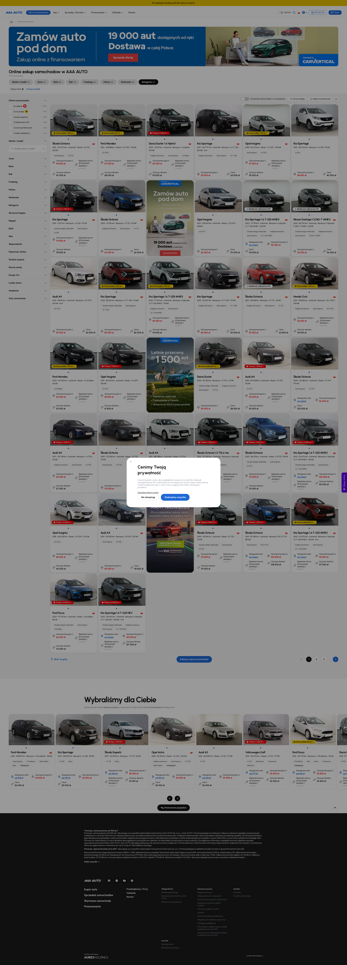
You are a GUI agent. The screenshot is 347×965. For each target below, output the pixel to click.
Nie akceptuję (148, 497)
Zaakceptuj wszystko (175, 497)
